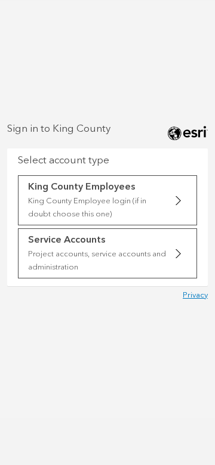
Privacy (195, 295)
